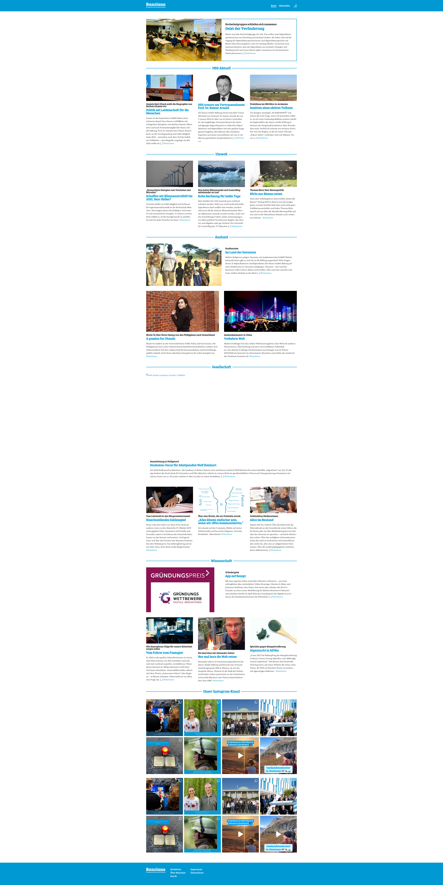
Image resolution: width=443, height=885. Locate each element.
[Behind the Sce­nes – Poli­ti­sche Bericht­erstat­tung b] (164, 717)
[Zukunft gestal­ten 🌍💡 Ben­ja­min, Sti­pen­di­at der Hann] (278, 717)
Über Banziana (178, 872)
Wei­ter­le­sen (250, 53)
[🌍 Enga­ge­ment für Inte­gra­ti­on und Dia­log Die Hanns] (202, 717)
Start (274, 5)
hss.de (173, 876)
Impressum (196, 869)
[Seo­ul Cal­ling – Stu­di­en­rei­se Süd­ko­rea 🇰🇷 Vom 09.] (240, 717)
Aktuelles (284, 5)
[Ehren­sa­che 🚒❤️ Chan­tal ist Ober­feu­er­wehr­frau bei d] (202, 755)
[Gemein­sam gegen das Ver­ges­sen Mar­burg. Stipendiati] (164, 755)
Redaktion (175, 869)
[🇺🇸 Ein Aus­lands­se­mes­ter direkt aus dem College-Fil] (278, 755)
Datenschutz (197, 872)
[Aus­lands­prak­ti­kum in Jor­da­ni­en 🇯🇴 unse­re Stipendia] (240, 755)
